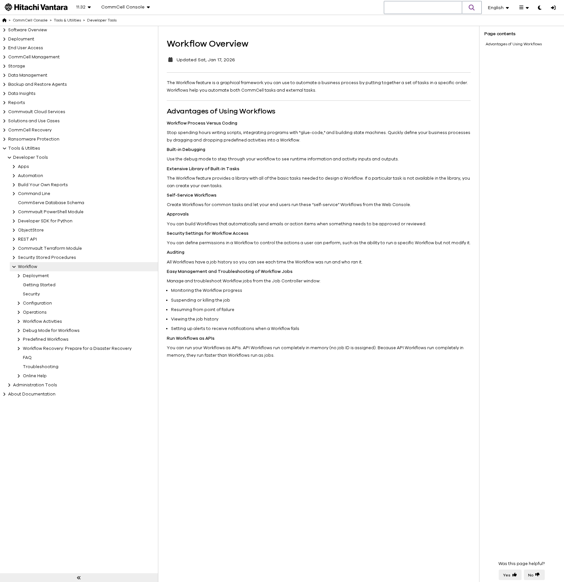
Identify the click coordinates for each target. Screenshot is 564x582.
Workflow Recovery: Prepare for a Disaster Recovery (77, 348)
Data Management (27, 75)
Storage (16, 66)
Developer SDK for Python (45, 221)
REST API (27, 239)
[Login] (553, 8)
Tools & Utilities (24, 148)
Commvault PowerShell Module (51, 212)
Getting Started (39, 285)
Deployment (21, 39)
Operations (35, 312)
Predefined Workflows (46, 339)
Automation (30, 176)
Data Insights (22, 94)
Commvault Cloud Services (36, 112)
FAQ (27, 358)
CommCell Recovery (30, 130)
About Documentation (31, 394)
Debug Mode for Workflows (51, 331)
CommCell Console (30, 20)
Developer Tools (30, 157)
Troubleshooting (40, 367)
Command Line (34, 194)
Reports (16, 103)
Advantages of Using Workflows (514, 44)
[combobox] (423, 7)
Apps (23, 167)
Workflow (27, 267)
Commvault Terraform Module (50, 248)
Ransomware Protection (33, 139)
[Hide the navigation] (79, 578)
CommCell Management (34, 57)
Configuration (37, 303)
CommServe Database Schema (51, 203)
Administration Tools (35, 385)
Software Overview (27, 30)
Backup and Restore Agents (37, 84)
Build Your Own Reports (43, 185)
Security (31, 294)
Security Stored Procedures (47, 258)
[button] (472, 7)
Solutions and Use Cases (34, 121)
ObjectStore (31, 230)
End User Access (25, 48)
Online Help (35, 376)
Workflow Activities (42, 321)
